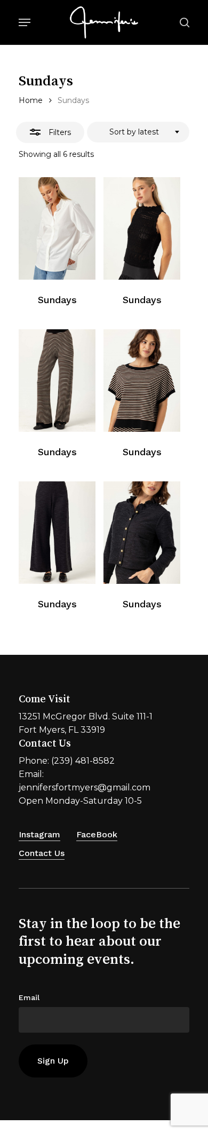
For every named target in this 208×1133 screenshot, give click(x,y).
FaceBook (96, 834)
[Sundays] (57, 228)
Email (29, 997)
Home (31, 100)
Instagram (39, 834)
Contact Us (42, 853)
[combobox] (138, 132)
